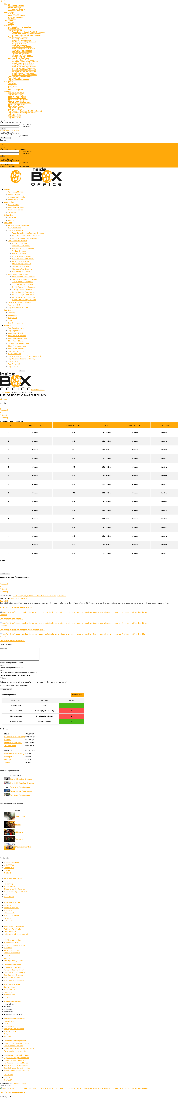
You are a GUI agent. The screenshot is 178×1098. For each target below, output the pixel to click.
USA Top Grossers (19, 38)
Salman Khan (9, 987)
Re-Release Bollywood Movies (16, 1063)
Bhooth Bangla (10, 886)
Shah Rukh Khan (10, 989)
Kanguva (7, 918)
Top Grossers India (16, 30)
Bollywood (12, 84)
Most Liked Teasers (16, 106)
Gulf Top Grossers (19, 45)
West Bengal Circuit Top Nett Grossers (28, 32)
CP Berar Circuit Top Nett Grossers (26, 35)
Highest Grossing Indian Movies (16, 1058)
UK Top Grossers (19, 43)
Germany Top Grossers (22, 50)
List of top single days (18, 598)
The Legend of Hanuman (14, 1029)
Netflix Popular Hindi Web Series (16, 1070)
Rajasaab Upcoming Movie (15, 1051)
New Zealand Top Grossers (23, 48)
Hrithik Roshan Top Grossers (24, 66)
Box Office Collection (12, 967)
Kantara (7, 905)
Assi (5, 894)
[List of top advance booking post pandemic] (74, 623)
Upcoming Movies (16, 6)
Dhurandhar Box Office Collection (17, 1043)
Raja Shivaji (8, 884)
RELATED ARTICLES (7, 607)
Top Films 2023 (14, 116)
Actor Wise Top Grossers (18, 58)
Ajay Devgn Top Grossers (23, 65)
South (10, 88)
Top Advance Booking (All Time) (22, 112)
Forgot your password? (9, 130)
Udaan (7, 958)
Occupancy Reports (16, 9)
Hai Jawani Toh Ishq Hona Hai (16, 934)
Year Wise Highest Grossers (20, 76)
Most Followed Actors (17, 104)
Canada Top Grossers (21, 40)
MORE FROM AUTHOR (23, 607)
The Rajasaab (9, 910)
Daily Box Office (15, 29)
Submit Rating (5, 574)
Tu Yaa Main (9, 897)
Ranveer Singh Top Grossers (24, 71)
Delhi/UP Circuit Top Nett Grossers (26, 34)
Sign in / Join (10, 144)
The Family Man (10, 1031)
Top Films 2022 (14, 114)
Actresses (12, 22)
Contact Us (8, 1080)
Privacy (7, 1077)
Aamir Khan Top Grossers (23, 63)
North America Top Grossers (24, 42)
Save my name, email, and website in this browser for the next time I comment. (34, 682)
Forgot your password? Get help (13, 157)
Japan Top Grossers (20, 53)
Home (2, 392)
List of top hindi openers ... (12, 641)
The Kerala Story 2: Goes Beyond (17, 891)
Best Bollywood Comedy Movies (17, 1068)
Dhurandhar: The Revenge (14, 889)
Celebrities (8, 20)
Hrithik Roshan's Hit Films (13, 1046)
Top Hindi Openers (16, 108)
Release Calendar (15, 11)
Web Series (9, 12)
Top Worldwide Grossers (18, 80)
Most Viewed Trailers (17, 96)
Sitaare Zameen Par (12, 953)
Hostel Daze (9, 1021)
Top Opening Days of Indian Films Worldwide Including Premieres (39, 596)
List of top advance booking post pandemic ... (22, 630)
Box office (8, 25)
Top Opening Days (16, 93)
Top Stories (8, 81)
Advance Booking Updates (19, 27)
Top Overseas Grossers (18, 37)
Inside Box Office (19, 1084)
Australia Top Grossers (22, 47)
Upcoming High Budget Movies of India (19, 1048)
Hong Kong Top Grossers (22, 57)
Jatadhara (8, 920)
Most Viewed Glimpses (18, 99)
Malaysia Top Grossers (22, 52)
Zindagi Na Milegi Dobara (14, 960)
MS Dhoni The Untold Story (14, 945)
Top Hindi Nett (14, 78)
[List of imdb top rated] (74, 612)
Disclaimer (8, 1075)
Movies (7, 4)
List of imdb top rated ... (11, 619)
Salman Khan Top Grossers (24, 60)
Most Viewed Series (16, 15)
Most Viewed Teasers (17, 98)
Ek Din (6, 881)
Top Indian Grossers (12, 977)
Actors (11, 24)
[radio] (91, 563)
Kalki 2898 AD (9, 913)
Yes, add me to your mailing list (15, 685)
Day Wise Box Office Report (15, 972)
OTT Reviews (13, 14)
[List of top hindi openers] (74, 634)
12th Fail (7, 955)
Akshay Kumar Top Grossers (24, 68)
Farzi (6, 1023)
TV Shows (12, 19)
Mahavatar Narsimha (12, 942)
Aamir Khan (8, 992)
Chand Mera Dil (10, 931)
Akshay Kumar (9, 994)
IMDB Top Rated (15, 109)
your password (25, 126)
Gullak (6, 1034)
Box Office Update (15, 89)
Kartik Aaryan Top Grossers (24, 73)
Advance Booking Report (14, 970)
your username (25, 124)
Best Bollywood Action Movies (16, 1065)
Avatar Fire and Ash (11, 950)
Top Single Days (15, 94)
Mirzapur (7, 1036)
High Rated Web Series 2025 (15, 1060)
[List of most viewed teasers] (74, 1088)
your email (23, 136)
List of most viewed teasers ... (14, 1093)
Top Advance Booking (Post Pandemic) (25, 111)
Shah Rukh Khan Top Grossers (25, 61)
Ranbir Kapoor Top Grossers (24, 70)
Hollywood (12, 86)
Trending (12, 83)
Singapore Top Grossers (22, 55)
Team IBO (4, 399)
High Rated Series (15, 17)
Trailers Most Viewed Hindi (19, 103)
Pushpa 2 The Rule (11, 915)
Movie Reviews (14, 7)
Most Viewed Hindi (16, 101)
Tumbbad (8, 948)
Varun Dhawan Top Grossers (24, 75)
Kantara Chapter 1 (11, 908)
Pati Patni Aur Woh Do (12, 929)
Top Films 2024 (14, 117)
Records (7, 91)
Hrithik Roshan (9, 997)
